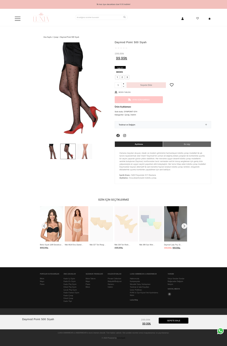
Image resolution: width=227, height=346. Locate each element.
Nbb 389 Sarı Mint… (147, 245)
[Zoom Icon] (76, 92)
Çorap (56, 37)
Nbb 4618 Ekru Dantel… (74, 245)
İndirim (133, 115)
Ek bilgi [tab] (187, 144)
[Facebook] (118, 135)
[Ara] (124, 17)
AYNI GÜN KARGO (141, 100)
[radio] (117, 77)
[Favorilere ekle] (172, 78)
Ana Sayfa (47, 37)
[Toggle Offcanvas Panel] (17, 19)
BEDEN (119, 72)
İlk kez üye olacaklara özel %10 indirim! (113, 4)
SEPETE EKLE (173, 320)
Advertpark (121, 338)
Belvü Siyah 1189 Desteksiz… (51, 245)
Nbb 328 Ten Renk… (122, 245)
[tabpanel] (51, 227)
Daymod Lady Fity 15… (173, 245)
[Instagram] (124, 135)
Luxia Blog (134, 300)
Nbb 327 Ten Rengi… (98, 245)
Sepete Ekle (146, 85)
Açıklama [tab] (139, 144)
